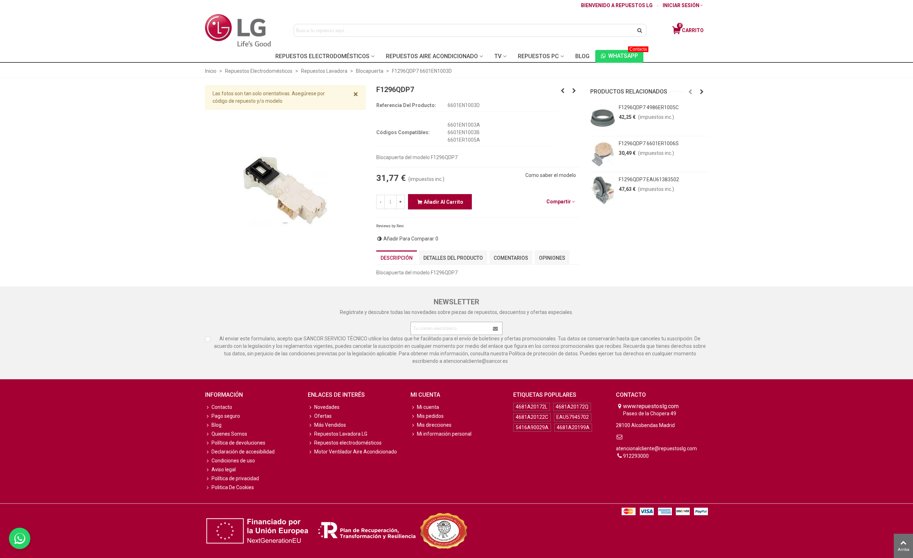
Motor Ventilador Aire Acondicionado (355, 452)
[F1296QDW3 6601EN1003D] (574, 90)
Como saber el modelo (550, 175)
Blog (582, 56)
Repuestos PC (538, 56)
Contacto (221, 407)
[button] (690, 91)
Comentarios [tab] (511, 258)
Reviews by (390, 226)
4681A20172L (531, 407)
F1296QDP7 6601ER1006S (649, 143)
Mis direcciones (434, 425)
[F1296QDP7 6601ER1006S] (602, 154)
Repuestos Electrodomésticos (322, 56)
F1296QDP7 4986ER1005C (649, 107)
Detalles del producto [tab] (453, 258)
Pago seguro (225, 416)
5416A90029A (532, 427)
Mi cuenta (428, 407)
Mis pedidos (430, 416)
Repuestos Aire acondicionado (432, 56)
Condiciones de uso (233, 460)
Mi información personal (444, 434)
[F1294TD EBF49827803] (562, 90)
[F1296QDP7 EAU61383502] (602, 190)
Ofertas (323, 416)
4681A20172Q (572, 407)
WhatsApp (625, 54)
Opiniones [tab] (552, 258)
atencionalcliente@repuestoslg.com (656, 448)
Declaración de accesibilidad (243, 452)
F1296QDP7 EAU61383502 (649, 179)
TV (497, 56)
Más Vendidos (330, 425)
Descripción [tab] (397, 258)
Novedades (327, 407)
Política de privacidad (235, 478)
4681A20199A (573, 427)
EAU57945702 (572, 417)
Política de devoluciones (238, 443)
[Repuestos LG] (238, 30)
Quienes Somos (229, 434)
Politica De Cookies (232, 487)
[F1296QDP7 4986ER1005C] (602, 118)
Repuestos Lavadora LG (340, 434)
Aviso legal (223, 469)
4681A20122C (532, 417)
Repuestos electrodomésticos (348, 443)
